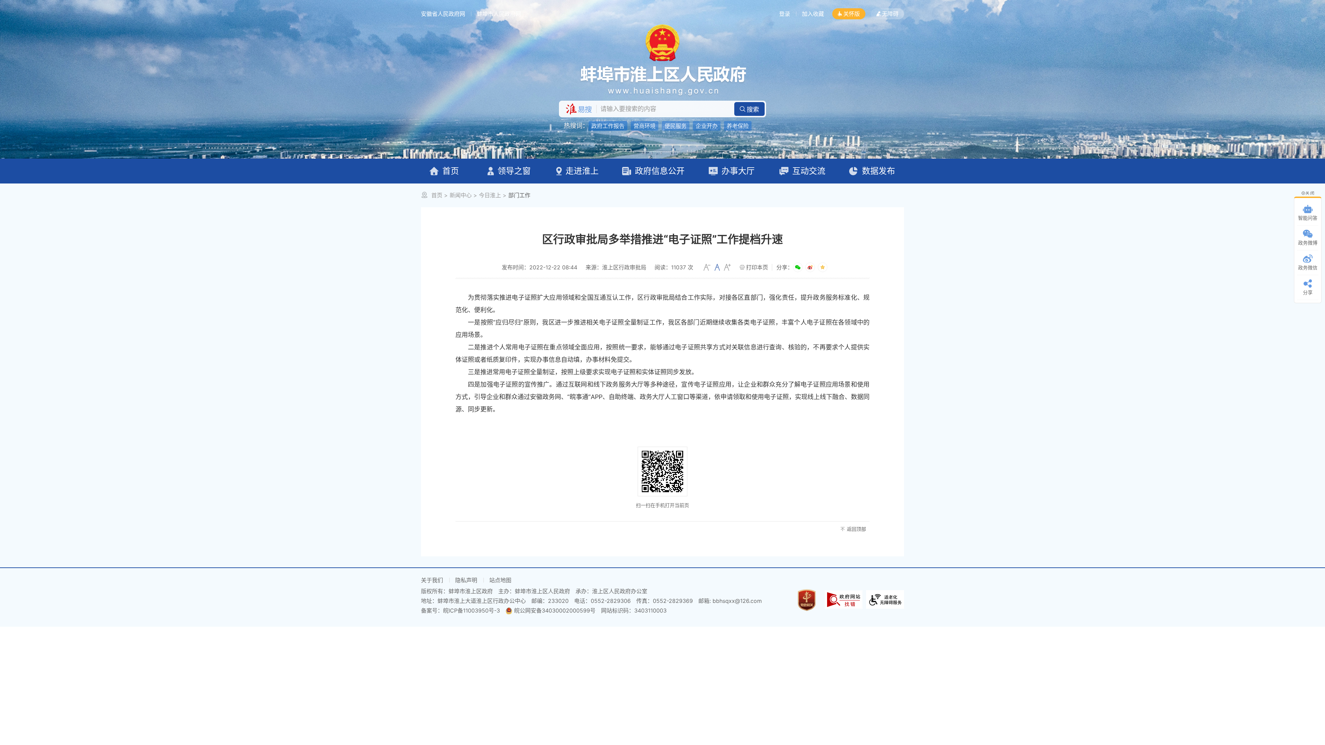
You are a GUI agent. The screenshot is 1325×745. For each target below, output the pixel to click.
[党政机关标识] (807, 599)
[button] (848, 13)
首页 (436, 195)
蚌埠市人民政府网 (499, 13)
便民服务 (676, 125)
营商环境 (645, 125)
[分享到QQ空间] (822, 267)
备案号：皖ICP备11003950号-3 (460, 610)
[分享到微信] (798, 267)
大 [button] (727, 267)
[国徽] (662, 42)
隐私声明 (466, 580)
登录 (784, 13)
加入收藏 (813, 13)
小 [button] (707, 267)
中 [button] (717, 267)
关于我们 (432, 580)
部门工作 (519, 195)
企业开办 (707, 125)
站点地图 (500, 580)
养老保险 (738, 125)
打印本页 (757, 267)
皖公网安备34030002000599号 (555, 610)
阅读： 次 (674, 267)
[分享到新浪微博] (810, 267)
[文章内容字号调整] (717, 267)
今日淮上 (490, 195)
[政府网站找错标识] (844, 599)
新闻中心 (461, 195)
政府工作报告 (608, 125)
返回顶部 (856, 529)
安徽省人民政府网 (443, 13)
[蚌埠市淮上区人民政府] (662, 80)
